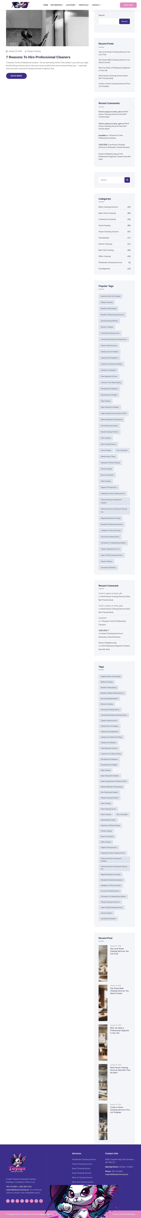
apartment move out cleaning (110, 296)
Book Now (128, 5)
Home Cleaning (106, 438)
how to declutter (122, 450)
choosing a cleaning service (110, 333)
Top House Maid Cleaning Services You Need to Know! (119, 990)
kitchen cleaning (106, 469)
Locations (70, 5)
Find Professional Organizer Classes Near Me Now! (115, 156)
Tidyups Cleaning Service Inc (110, 549)
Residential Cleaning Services (84, 1159)
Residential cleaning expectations (112, 524)
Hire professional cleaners (109, 426)
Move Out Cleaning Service (83, 1182)
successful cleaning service (110, 537)
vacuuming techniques (108, 567)
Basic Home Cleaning (107, 213)
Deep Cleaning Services (81, 1173)
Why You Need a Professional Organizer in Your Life (119, 1030)
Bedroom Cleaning (107, 302)
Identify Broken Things (108, 456)
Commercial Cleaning (107, 219)
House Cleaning (106, 450)
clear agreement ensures (109, 376)
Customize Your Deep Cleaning (111, 382)
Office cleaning (106, 481)
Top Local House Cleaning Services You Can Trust (119, 951)
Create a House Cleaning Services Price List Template (120, 1109)
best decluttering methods (109, 321)
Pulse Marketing (128, 1214)
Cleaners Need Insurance (109, 345)
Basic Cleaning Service (81, 1168)
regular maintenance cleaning (110, 518)
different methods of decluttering (111, 419)
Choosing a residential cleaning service (114, 339)
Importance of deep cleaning (110, 463)
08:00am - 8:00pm (119, 1167)
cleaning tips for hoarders (109, 352)
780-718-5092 (11, 1187)
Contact (95, 5)
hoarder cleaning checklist (109, 432)
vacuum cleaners (106, 561)
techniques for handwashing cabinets (113, 543)
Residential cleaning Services (110, 262)
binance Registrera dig (107, 154)
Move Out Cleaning (106, 250)
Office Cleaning (105, 256)
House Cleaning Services (109, 232)
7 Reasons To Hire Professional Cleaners (38, 57)
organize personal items (109, 487)
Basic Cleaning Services (108, 207)
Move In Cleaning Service (82, 1177)
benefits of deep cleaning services (112, 315)
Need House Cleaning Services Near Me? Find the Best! (113, 114)
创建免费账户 (104, 145)
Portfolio (83, 5)
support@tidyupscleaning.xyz (17, 1190)
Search (102, 15)
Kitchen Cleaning (105, 244)
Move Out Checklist (107, 475)
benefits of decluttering (108, 308)
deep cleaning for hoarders (110, 407)
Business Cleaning (107, 327)
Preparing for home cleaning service (113, 493)
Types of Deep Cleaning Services (111, 555)
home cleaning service (108, 444)
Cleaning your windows (108, 370)
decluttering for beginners (109, 389)
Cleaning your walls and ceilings (111, 364)
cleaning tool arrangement (109, 358)
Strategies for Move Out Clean (111, 530)
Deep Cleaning (104, 225)
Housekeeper (104, 238)
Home (45, 5)
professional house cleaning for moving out (114, 510)
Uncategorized (104, 269)
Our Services (56, 5)
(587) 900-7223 (25, 1187)
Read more (16, 76)
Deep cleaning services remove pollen (113, 413)
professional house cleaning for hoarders (111, 501)
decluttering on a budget (109, 395)
